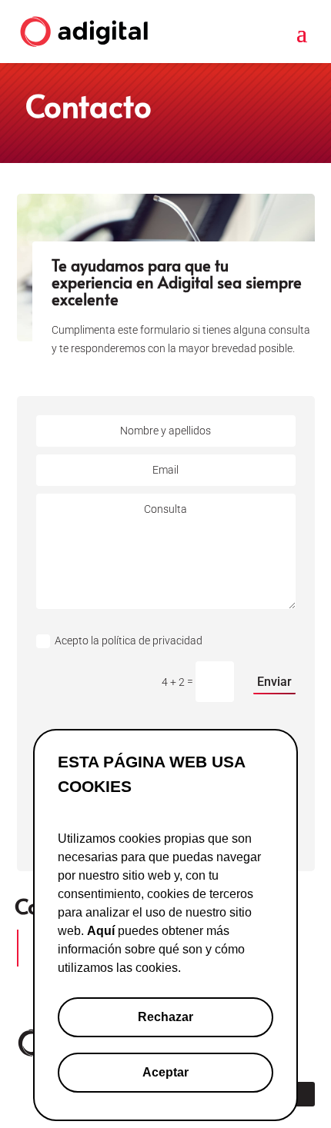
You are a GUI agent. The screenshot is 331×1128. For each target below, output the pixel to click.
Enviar (274, 681)
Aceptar (165, 1072)
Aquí (101, 930)
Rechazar (165, 1016)
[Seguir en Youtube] (302, 1094)
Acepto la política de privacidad (130, 640)
